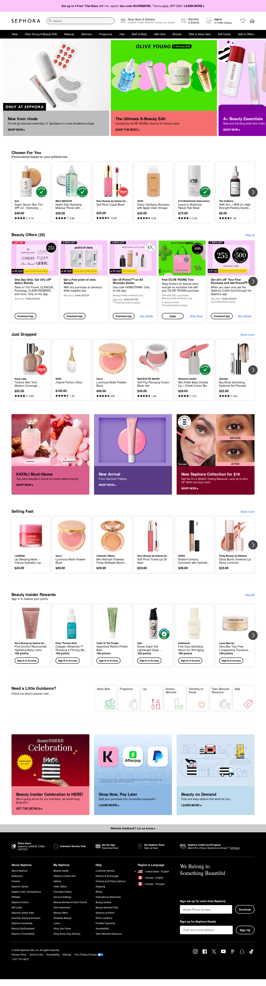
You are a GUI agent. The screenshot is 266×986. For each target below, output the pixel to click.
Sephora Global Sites (22, 912)
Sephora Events (19, 902)
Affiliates (15, 896)
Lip (144, 689)
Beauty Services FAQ (107, 907)
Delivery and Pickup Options (111, 881)
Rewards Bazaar (62, 917)
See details (146, 316)
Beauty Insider (61, 870)
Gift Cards (224, 34)
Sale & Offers (246, 34)
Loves (57, 923)
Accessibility (102, 928)
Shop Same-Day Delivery (67, 933)
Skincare (86, 34)
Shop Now (196, 316)
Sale (237, 689)
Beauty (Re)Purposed (22, 928)
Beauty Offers (61, 912)
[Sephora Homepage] (25, 21)
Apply (173, 316)
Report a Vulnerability (22, 933)
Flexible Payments (105, 923)
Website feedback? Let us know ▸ (133, 828)
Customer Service (105, 870)
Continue (245, 909)
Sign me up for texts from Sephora (202, 901)
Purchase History (63, 891)
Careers (15, 881)
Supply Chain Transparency (26, 891)
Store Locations (104, 917)
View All (250, 595)
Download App (25, 316)
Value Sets (103, 689)
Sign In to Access (26, 660)
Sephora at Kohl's (105, 912)
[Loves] (243, 21)
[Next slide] (258, 88)
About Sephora (19, 870)
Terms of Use (36, 954)
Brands (177, 34)
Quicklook (30, 194)
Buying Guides (103, 902)
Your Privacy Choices (85, 954)
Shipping (100, 886)
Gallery (57, 881)
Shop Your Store (62, 928)
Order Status (60, 886)
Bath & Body (139, 34)
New (15, 34)
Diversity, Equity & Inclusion (26, 917)
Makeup (69, 34)
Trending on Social (196, 690)
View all (250, 235)
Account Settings (62, 896)
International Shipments (108, 896)
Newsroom (17, 875)
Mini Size (160, 34)
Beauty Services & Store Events (70, 902)
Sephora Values (19, 886)
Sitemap (67, 954)
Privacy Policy (18, 954)
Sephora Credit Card (65, 875)
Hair (122, 34)
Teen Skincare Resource (220, 690)
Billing (99, 891)
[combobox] (80, 21)
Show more (247, 335)
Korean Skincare (171, 690)
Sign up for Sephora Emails (198, 921)
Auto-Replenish (62, 907)
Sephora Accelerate (22, 923)
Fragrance (105, 34)
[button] (182, 282)
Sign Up (245, 930)
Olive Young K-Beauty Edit (41, 34)
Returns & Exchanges (107, 875)
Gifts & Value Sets (200, 34)
